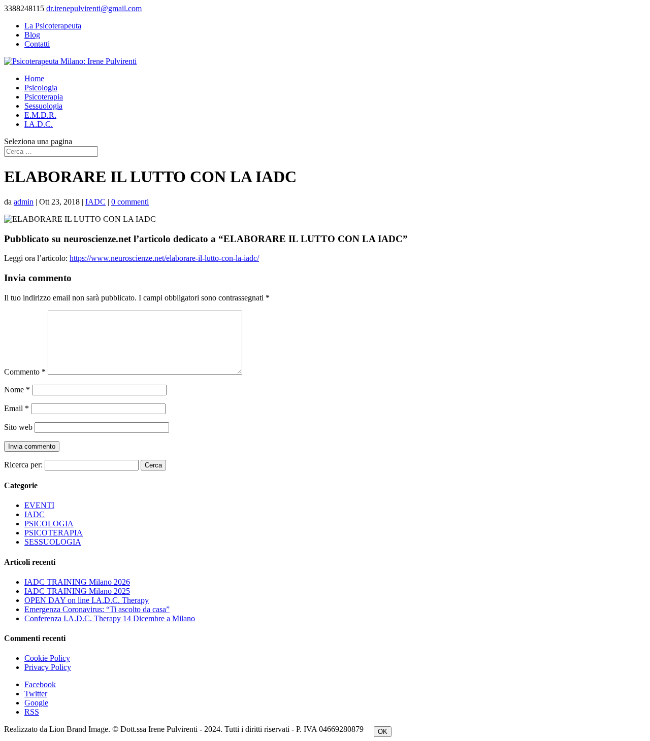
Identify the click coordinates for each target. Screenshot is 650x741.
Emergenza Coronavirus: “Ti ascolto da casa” (97, 609)
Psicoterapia (43, 96)
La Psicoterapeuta (52, 25)
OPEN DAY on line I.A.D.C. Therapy (86, 600)
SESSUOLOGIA (52, 541)
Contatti (37, 44)
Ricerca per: (23, 464)
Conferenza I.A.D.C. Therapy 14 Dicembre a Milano (109, 618)
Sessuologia (43, 106)
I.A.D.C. (38, 124)
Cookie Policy (47, 658)
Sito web (18, 427)
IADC (95, 201)
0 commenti (130, 201)
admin (24, 201)
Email (16, 408)
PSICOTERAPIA (53, 532)
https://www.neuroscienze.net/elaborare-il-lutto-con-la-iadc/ (164, 258)
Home (34, 78)
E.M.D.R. (40, 115)
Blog (32, 34)
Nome (17, 389)
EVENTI (39, 505)
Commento (25, 371)
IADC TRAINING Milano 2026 (77, 582)
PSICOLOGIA (49, 523)
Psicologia (40, 87)
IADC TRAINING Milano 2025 (77, 591)
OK (382, 731)
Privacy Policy (47, 667)
